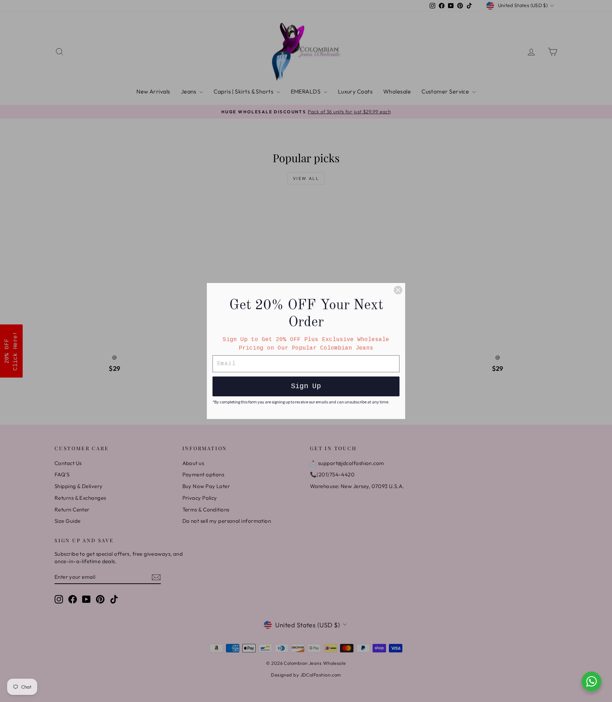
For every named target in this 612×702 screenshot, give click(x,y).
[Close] (398, 290)
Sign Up (306, 386)
